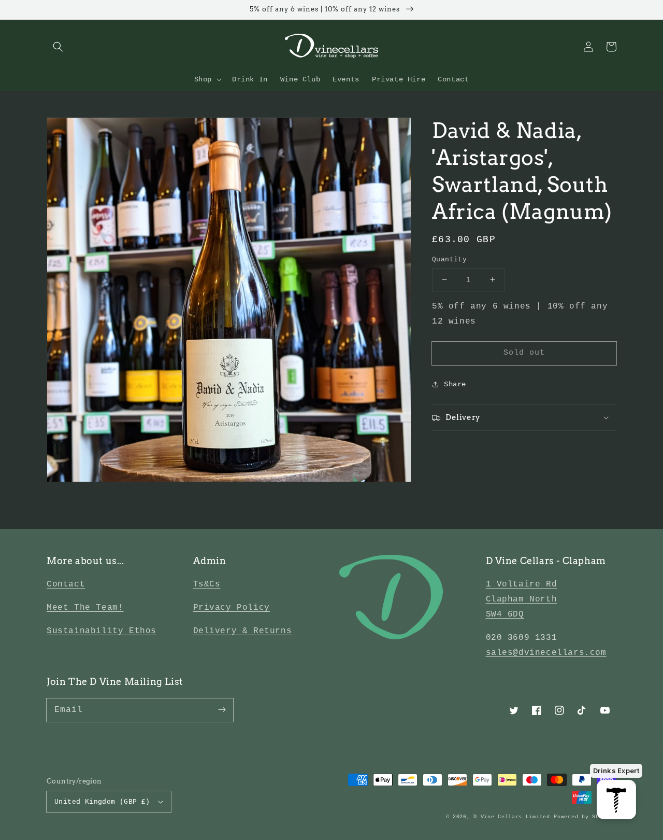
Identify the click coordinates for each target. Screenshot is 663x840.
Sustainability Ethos (101, 631)
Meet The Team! (85, 607)
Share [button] (455, 384)
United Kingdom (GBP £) (102, 802)
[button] (58, 46)
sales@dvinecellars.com (546, 652)
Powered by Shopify (585, 817)
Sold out (524, 352)
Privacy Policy (231, 607)
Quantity (449, 259)
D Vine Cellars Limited (511, 817)
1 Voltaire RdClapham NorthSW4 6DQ (521, 599)
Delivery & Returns (242, 631)
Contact (66, 584)
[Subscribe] (221, 709)
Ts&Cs (207, 584)
